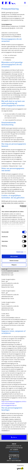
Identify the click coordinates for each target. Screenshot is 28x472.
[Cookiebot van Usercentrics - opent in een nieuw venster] (20, 206)
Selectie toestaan (14, 260)
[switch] (24, 236)
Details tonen (19, 252)
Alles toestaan (14, 256)
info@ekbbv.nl (15, 459)
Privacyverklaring (14, 451)
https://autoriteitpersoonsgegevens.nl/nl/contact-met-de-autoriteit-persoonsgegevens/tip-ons (13, 403)
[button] (14, 437)
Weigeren (14, 264)
